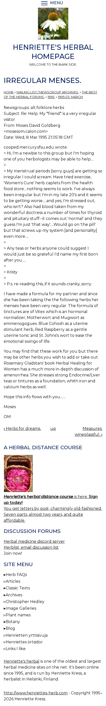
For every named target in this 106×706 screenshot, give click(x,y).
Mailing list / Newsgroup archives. (48, 92)
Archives (14, 595)
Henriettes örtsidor (24, 642)
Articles (13, 581)
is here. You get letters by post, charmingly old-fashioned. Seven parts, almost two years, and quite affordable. (53, 508)
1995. (51, 97)
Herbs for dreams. (22, 428)
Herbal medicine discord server (34, 541)
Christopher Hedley (25, 601)
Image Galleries (21, 608)
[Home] (53, 24)
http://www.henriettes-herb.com (36, 693)
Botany (13, 621)
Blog (10, 628)
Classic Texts (18, 588)
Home (9, 92)
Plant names (18, 615)
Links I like (16, 648)
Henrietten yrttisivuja (27, 635)
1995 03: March (70, 97)
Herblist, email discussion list (31, 547)
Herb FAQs (16, 574)
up (53, 428)
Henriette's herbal (21, 661)
